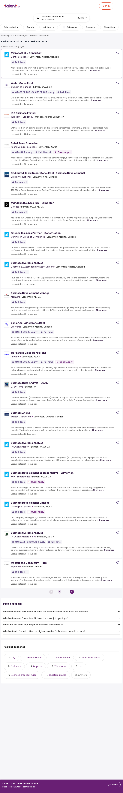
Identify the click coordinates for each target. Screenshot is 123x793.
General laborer (62, 657)
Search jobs (6, 36)
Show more (95, 70)
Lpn (80, 666)
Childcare (16, 666)
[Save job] (117, 53)
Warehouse (60, 666)
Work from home (91, 657)
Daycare (37, 666)
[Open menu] (117, 6)
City (13, 657)
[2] (72, 592)
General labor (34, 657)
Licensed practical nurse (23, 674)
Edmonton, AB (21, 36)
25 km (81, 17)
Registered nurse (57, 674)
